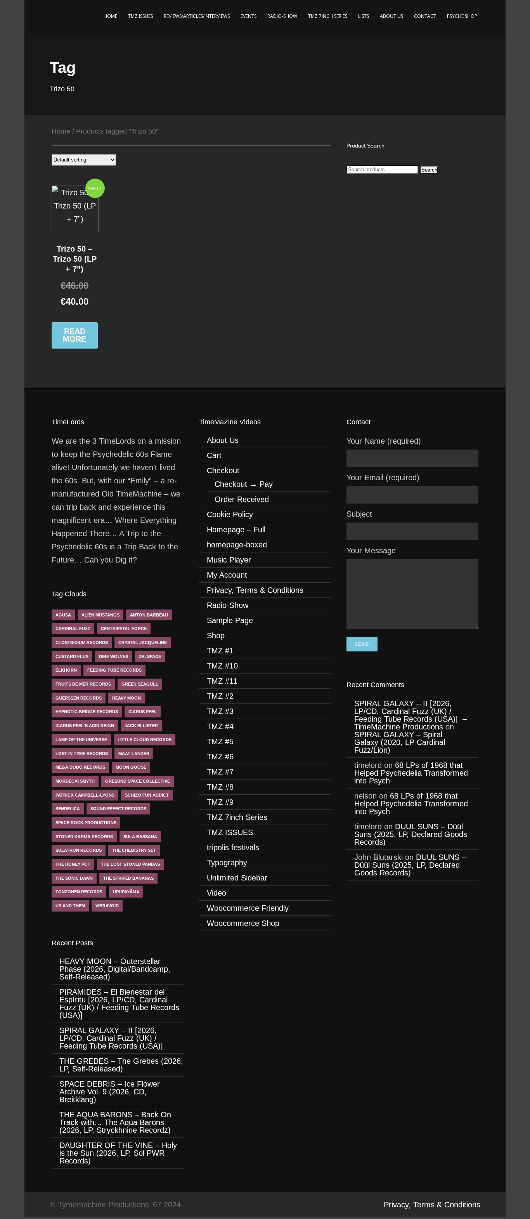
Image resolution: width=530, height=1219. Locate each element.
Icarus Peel (142, 711)
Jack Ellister (141, 725)
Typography (227, 862)
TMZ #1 (220, 650)
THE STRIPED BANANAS (128, 878)
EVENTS (248, 16)
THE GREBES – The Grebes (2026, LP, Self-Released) (121, 1065)
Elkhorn (66, 670)
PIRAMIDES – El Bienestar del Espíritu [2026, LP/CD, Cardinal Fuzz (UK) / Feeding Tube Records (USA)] (119, 1003)
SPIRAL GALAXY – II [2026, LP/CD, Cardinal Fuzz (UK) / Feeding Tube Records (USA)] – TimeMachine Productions (410, 715)
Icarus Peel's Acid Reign (84, 725)
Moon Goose (131, 767)
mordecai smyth (75, 781)
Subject (359, 514)
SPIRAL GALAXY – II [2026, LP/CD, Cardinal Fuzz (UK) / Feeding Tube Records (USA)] (112, 1038)
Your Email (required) (382, 477)
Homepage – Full (236, 529)
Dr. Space (150, 656)
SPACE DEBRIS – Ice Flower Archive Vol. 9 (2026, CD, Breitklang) (109, 1092)
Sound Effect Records (118, 808)
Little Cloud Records (144, 739)
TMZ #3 (220, 711)
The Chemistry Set (134, 850)
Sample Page (230, 620)
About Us (391, 16)
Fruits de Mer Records (83, 684)
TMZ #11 (222, 681)
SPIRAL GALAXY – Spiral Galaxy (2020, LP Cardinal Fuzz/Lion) (399, 742)
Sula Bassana (140, 836)
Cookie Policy (230, 514)
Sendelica (67, 808)
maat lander (133, 753)
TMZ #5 (220, 741)
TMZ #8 (220, 787)
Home (110, 16)
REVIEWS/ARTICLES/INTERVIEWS (197, 16)
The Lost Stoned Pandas (130, 864)
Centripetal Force (124, 628)
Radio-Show (282, 16)
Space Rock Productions (85, 822)
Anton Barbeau (149, 615)
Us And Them (70, 905)
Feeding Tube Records (114, 670)
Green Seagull (139, 684)
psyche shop (462, 16)
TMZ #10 (222, 666)
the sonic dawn (74, 878)
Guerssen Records (78, 698)
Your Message (371, 550)
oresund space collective (137, 781)
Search (429, 170)
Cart (214, 455)
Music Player (229, 560)
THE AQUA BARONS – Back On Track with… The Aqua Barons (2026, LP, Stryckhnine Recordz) (117, 1122)
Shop (216, 635)
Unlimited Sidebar (237, 877)
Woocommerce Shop (243, 923)
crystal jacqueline (142, 642)
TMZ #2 (220, 696)
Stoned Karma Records (84, 836)
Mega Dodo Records (80, 767)
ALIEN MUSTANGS (100, 615)
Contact (425, 16)
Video (216, 893)
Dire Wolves (113, 656)
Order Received (242, 499)
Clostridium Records (81, 642)
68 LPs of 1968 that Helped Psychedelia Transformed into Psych (411, 773)
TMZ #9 (220, 802)
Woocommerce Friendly (248, 908)
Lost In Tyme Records (81, 753)
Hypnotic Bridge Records (86, 711)
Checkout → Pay (244, 484)
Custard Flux (71, 656)
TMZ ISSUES (140, 16)
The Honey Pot (72, 864)
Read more (74, 335)
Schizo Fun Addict (147, 795)
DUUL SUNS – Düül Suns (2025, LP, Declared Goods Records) (410, 834)
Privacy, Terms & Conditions (255, 590)
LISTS (363, 16)
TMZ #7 (220, 772)
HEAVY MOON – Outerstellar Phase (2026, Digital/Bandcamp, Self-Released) (114, 969)
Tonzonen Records (78, 891)
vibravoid (107, 905)
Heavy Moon (126, 698)
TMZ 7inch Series (327, 16)
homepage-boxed (237, 544)
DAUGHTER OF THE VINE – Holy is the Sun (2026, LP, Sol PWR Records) (118, 1153)
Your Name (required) (383, 441)
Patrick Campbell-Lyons (84, 795)
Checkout (223, 470)
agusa (63, 615)
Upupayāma (126, 891)
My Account (227, 575)
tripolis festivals (233, 847)
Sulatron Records (78, 850)
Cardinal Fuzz (72, 628)
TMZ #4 (220, 726)
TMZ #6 (220, 756)
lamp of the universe (81, 739)
